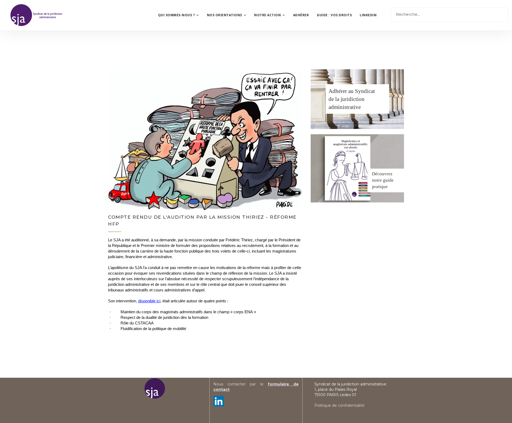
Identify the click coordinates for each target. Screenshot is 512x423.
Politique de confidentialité (339, 405)
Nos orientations (224, 15)
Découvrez (382, 173)
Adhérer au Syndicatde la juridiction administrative (352, 99)
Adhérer (301, 15)
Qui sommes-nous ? (176, 15)
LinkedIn (368, 15)
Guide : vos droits (334, 15)
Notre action (267, 15)
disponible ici (149, 301)
